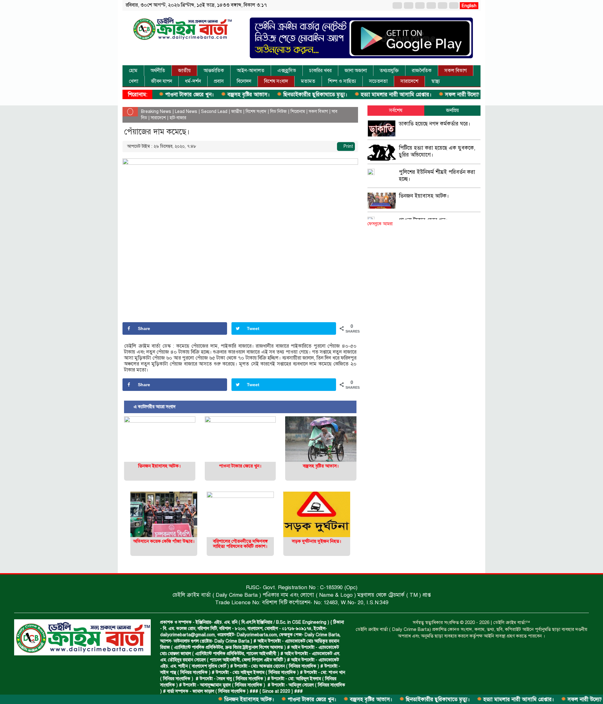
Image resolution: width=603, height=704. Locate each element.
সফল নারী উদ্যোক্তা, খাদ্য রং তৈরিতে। (459, 94)
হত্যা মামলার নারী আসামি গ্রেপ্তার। (372, 94)
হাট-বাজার (178, 117)
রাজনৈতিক (422, 70)
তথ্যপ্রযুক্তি (389, 70)
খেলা (133, 81)
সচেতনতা (378, 81)
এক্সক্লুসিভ (286, 70)
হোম (133, 70)
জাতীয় (184, 70)
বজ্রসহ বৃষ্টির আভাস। (224, 94)
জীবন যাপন (161, 81)
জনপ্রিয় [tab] (452, 110)
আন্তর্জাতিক (214, 70)
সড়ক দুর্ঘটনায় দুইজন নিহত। (316, 541)
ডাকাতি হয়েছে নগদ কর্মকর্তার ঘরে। (434, 123)
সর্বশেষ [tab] (395, 110)
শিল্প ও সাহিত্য (342, 81)
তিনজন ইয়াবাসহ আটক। (225, 699)
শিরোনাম (298, 111)
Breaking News (156, 111)
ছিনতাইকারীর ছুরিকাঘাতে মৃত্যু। (291, 94)
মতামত (308, 81)
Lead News (186, 111)
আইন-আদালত (250, 70)
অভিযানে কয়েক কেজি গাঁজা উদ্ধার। (164, 541)
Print (347, 146)
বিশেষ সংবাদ (276, 81)
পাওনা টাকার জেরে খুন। (165, 94)
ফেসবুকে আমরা (380, 224)
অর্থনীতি (157, 70)
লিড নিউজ (278, 111)
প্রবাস (219, 81)
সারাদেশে (409, 81)
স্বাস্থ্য (435, 81)
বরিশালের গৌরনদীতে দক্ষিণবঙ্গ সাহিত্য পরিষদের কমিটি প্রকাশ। (240, 543)
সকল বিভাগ (455, 70)
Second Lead (214, 111)
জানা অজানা (356, 70)
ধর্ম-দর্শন (193, 81)
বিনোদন (244, 81)
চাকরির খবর (320, 70)
